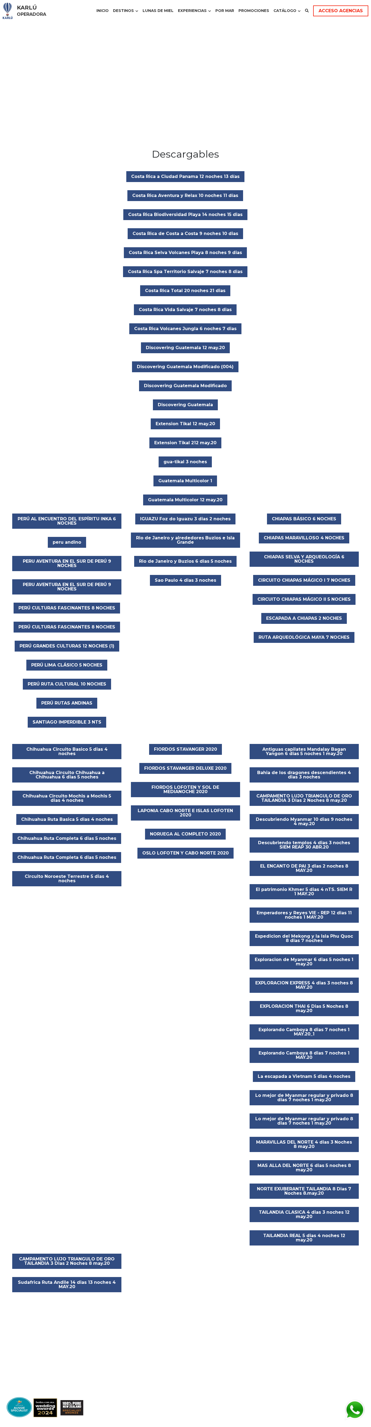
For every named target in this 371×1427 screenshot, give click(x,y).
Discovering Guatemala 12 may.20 (185, 347)
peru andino (67, 542)
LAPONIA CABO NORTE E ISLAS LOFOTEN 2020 (185, 813)
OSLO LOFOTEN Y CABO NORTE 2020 (185, 853)
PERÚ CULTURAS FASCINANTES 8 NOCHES (66, 608)
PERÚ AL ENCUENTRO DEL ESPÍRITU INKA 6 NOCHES (67, 521)
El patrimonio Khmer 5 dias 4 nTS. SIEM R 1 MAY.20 (304, 891)
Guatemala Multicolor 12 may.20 (185, 499)
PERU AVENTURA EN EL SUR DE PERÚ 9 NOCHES (67, 563)
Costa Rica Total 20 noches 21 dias (185, 290)
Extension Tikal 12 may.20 (185, 423)
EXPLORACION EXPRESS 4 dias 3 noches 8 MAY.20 (304, 985)
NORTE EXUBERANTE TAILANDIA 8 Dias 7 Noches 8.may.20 (304, 1191)
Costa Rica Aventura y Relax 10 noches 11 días (185, 195)
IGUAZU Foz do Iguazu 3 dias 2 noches (185, 518)
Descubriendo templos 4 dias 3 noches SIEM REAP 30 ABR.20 (304, 845)
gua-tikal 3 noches (185, 461)
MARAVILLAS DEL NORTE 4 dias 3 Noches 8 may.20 (304, 1144)
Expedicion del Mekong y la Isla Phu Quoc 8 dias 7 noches (304, 938)
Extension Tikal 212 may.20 (185, 442)
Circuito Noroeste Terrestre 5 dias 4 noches (67, 878)
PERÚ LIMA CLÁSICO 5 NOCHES (66, 665)
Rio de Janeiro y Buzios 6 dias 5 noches (185, 561)
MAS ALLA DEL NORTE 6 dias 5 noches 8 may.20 (304, 1167)
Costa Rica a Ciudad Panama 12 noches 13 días (185, 176)
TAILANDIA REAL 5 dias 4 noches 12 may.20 (304, 1238)
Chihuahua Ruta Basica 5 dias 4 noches (67, 819)
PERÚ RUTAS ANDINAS (66, 703)
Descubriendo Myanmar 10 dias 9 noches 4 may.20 (304, 821)
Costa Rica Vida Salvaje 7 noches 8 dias (185, 309)
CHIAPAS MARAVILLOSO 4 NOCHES (304, 537)
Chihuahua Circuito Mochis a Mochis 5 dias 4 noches (67, 798)
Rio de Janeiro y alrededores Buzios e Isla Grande (185, 540)
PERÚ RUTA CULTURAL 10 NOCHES (67, 684)
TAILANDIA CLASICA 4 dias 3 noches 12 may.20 (304, 1214)
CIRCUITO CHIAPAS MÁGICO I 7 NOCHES (304, 580)
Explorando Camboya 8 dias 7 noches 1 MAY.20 (304, 1055)
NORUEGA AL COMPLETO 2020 (185, 834)
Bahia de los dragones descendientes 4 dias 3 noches (304, 775)
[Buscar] (307, 11)
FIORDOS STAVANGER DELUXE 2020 (185, 768)
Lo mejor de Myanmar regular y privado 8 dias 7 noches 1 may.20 (304, 1097)
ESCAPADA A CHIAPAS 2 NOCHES (304, 618)
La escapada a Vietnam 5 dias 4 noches (304, 1076)
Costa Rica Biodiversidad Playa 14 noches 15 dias (185, 214)
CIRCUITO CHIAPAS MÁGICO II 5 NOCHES (304, 599)
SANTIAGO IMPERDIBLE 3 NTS (67, 722)
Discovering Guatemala (185, 404)
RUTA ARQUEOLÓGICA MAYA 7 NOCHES (304, 637)
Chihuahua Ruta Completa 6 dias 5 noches (66, 838)
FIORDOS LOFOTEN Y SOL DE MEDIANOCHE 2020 (185, 789)
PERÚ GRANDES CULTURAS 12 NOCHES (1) (67, 646)
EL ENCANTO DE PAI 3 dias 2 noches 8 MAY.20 (304, 868)
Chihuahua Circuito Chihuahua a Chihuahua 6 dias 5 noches (67, 775)
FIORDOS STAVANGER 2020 (185, 749)
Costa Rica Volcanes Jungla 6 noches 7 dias (185, 328)
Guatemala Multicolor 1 (185, 480)
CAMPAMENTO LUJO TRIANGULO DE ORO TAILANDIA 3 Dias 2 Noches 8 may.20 (304, 798)
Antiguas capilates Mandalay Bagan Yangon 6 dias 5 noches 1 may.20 (304, 751)
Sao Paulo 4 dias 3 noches (185, 580)
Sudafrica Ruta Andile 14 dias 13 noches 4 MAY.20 (67, 1284)
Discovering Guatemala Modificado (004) (185, 366)
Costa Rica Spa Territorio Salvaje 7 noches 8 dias (185, 271)
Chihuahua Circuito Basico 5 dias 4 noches (67, 751)
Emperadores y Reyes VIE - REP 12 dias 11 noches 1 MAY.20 (304, 915)
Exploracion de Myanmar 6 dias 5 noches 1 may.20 (304, 961)
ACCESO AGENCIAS (341, 10)
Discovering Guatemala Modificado (185, 385)
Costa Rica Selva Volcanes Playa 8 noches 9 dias (185, 252)
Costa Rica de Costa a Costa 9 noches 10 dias (185, 233)
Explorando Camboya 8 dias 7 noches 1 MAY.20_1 (304, 1032)
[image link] (7, 10)
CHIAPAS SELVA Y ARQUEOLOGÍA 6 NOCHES (304, 559)
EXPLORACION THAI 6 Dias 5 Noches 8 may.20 (304, 1008)
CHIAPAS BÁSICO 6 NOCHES (304, 518)
